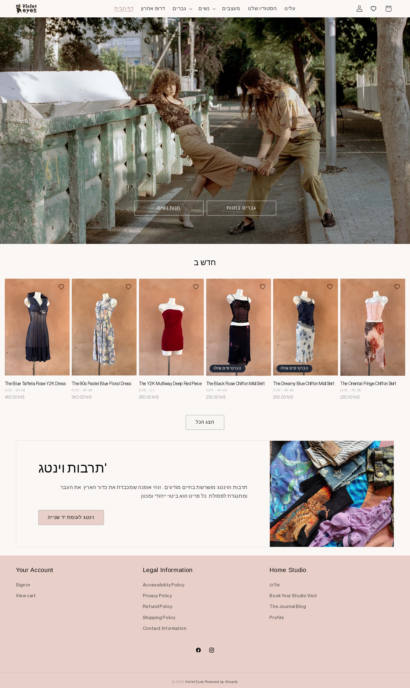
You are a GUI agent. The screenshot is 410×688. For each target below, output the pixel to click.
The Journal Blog (288, 606)
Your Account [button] (34, 570)
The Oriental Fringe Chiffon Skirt (368, 383)
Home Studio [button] (288, 570)
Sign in (23, 585)
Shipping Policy (159, 617)
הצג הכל (205, 422)
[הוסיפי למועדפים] (61, 287)
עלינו (275, 585)
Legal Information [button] (168, 570)
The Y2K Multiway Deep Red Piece (170, 383)
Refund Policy (158, 606)
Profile (277, 617)
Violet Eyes (194, 682)
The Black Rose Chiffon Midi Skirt (235, 383)
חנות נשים (168, 207)
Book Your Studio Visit (293, 595)
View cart (26, 595)
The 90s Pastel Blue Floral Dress (101, 383)
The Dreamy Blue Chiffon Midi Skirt (303, 383)
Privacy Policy (157, 595)
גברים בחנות (241, 207)
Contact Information (165, 628)
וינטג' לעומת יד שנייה (71, 517)
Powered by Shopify (221, 682)
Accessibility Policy (164, 585)
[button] (182, 8)
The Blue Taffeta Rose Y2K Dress (35, 383)
